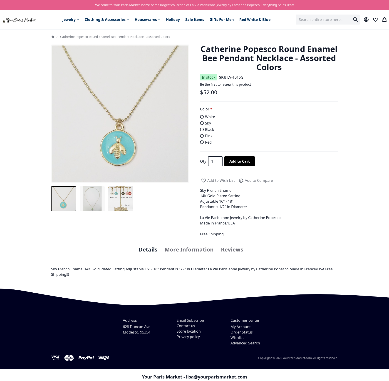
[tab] (148, 249)
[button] (120, 114)
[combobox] (328, 20)
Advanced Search (245, 343)
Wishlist (237, 337)
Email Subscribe (190, 320)
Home (53, 37)
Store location (189, 331)
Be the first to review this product (225, 84)
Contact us (186, 325)
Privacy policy (188, 336)
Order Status (241, 332)
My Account (240, 326)
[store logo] (19, 19)
